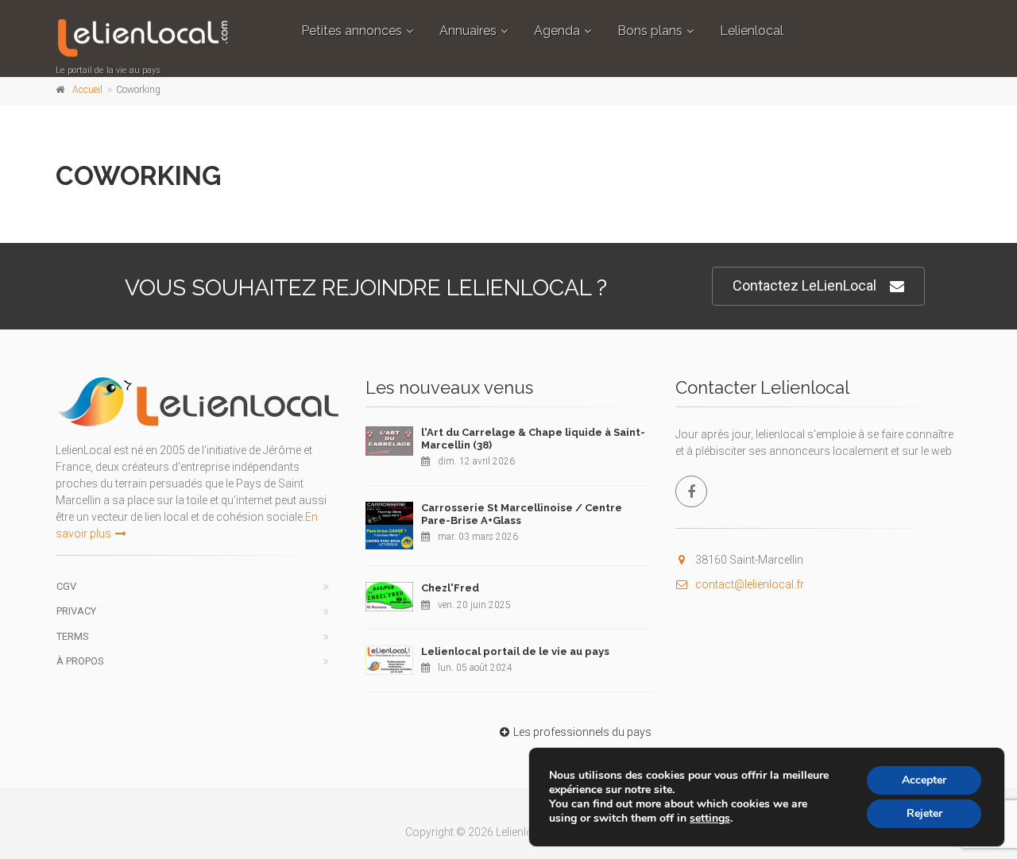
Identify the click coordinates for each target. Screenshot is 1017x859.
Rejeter (924, 813)
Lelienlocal (751, 30)
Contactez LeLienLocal (804, 285)
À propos (80, 661)
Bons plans (650, 30)
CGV (66, 586)
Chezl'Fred (450, 588)
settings (710, 818)
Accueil (87, 89)
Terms (72, 636)
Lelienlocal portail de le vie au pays (515, 651)
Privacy (76, 611)
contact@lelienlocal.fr (749, 584)
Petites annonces (351, 30)
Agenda (557, 30)
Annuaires (468, 30)
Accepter (924, 780)
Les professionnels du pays (582, 732)
